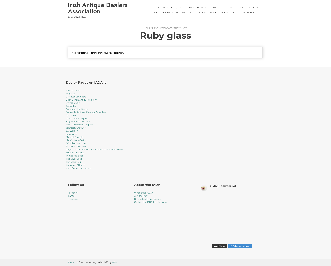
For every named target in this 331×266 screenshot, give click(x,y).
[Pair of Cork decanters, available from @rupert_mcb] (256, 218)
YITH (114, 262)
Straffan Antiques (75, 152)
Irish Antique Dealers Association (98, 8)
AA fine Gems (73, 90)
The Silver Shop (74, 159)
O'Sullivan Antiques (76, 143)
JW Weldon (72, 131)
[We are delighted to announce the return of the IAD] (256, 228)
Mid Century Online (76, 140)
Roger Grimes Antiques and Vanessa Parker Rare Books (94, 149)
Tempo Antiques (74, 156)
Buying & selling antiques (147, 199)
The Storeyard (73, 162)
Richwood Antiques (76, 146)
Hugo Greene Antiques (78, 121)
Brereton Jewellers (76, 97)
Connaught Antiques (77, 109)
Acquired (71, 93)
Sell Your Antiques (246, 12)
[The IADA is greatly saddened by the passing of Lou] (208, 237)
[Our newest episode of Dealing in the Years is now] (208, 209)
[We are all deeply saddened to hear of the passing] (224, 209)
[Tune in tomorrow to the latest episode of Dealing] (208, 199)
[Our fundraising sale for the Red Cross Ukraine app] (256, 237)
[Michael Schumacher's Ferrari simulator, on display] (239, 218)
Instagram (73, 199)
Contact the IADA (143, 202)
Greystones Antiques (77, 118)
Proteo (71, 262)
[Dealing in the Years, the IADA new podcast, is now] (256, 209)
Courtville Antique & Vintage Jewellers (86, 112)
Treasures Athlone (75, 165)
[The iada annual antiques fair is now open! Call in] (224, 218)
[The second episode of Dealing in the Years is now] (239, 209)
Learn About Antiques (210, 12)
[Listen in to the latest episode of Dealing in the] (239, 199)
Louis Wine (71, 134)
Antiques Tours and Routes (172, 12)
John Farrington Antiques (79, 124)
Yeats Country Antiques (78, 168)
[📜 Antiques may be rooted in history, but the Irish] (208, 218)
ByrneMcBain (73, 103)
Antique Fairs (249, 8)
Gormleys (71, 115)
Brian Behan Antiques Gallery (81, 100)
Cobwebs (71, 106)
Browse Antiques (169, 8)
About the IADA (223, 8)
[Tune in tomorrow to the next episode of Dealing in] (224, 199)
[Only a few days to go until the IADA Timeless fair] (239, 228)
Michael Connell (74, 137)
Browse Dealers (197, 8)
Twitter (71, 196)
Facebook (73, 193)
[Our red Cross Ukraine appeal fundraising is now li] (239, 237)
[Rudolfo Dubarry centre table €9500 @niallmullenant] (208, 228)
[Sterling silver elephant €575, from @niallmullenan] (224, 228)
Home (147, 28)
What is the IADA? (143, 193)
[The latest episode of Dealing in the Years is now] (256, 199)
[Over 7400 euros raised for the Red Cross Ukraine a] (224, 237)
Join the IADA (141, 196)
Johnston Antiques (75, 128)
